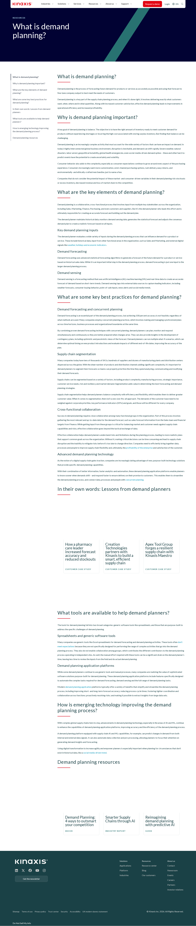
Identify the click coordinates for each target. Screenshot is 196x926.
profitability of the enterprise (139, 447)
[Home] (31, 861)
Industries (45, 3)
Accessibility (75, 911)
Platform (124, 870)
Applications (125, 865)
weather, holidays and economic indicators (87, 245)
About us (110, 3)
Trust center (53, 911)
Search (182, 4)
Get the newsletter (31, 879)
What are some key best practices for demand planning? (30, 101)
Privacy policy (40, 911)
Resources (93, 3)
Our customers (148, 875)
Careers (171, 880)
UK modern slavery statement (95, 911)
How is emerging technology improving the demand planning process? (31, 130)
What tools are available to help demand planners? (31, 120)
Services (77, 3)
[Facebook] (30, 870)
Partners (171, 885)
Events (170, 875)
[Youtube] (37, 870)
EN (177, 4)
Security (64, 911)
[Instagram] (44, 870)
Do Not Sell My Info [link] (22, 923)
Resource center (149, 865)
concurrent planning (134, 479)
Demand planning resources (25, 137)
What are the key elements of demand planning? (30, 91)
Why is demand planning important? (29, 83)
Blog (144, 870)
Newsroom (172, 870)
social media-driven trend (95, 752)
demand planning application (78, 687)
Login (167, 4)
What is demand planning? (26, 77)
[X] (23, 870)
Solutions (62, 3)
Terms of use (27, 911)
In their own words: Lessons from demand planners (31, 110)
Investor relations (175, 889)
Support (125, 3)
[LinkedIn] (16, 870)
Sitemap (16, 911)
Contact (171, 865)
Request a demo (152, 4)
